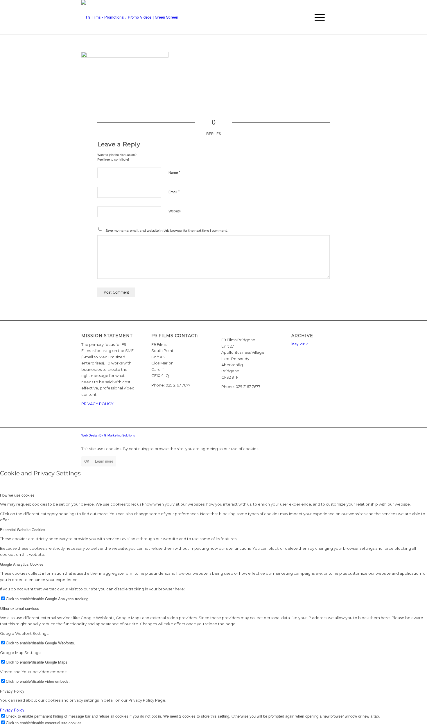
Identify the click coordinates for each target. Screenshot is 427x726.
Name (174, 172)
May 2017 (299, 343)
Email (174, 191)
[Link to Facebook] (341, 16)
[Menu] (318, 17)
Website (174, 211)
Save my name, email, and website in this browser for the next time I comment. (166, 231)
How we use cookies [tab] (17, 495)
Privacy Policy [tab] (12, 691)
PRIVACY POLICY (97, 403)
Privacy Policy (12, 710)
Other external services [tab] (19, 608)
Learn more (104, 461)
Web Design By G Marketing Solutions (108, 435)
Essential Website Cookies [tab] (22, 529)
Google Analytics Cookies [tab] (22, 564)
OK (86, 461)
